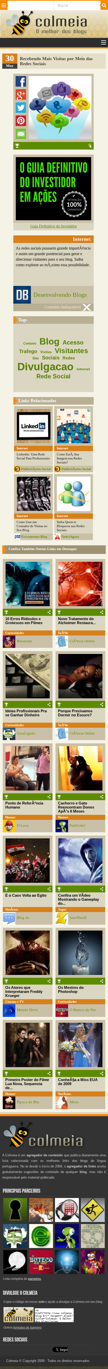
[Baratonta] (93, 1273)
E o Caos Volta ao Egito (25, 895)
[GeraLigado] (15, 1247)
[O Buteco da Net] (41, 1273)
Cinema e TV (14, 1002)
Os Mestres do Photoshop (71, 990)
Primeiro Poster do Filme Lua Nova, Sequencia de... (27, 1084)
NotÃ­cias (11, 909)
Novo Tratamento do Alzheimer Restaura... (77, 621)
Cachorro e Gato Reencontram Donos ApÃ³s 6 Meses (76, 807)
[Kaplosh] (41, 1221)
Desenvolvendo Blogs (60, 294)
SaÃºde (63, 633)
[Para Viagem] (93, 1221)
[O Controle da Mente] (67, 1273)
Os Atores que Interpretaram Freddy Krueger (23, 992)
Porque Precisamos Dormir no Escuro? (75, 713)
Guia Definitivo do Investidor (53, 226)
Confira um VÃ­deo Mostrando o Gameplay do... (78, 899)
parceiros (34, 1279)
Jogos (62, 909)
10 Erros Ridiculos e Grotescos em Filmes (23, 621)
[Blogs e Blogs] (41, 1247)
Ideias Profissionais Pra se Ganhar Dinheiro (26, 713)
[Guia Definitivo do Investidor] (53, 219)
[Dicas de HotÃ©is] (67, 1221)
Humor (10, 817)
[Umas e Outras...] (93, 1247)
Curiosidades (14, 633)
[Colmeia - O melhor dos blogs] (20, 35)
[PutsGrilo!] (67, 1247)
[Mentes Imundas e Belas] (15, 1273)
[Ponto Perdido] (15, 1221)
